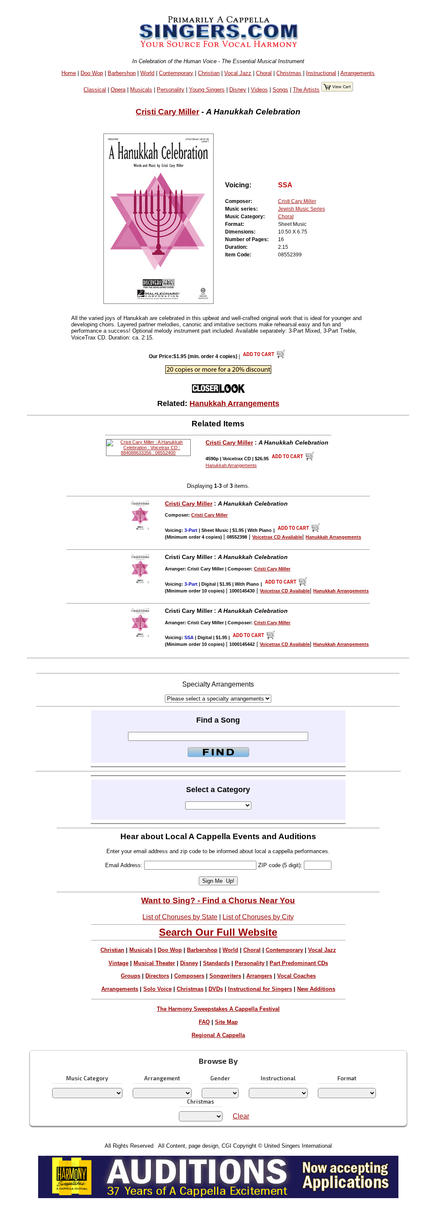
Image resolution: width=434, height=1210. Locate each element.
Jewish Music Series (301, 209)
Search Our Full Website (218, 932)
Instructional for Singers (260, 989)
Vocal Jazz (237, 73)
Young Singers (207, 89)
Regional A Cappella (218, 1035)
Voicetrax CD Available (277, 537)
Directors (157, 976)
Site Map (226, 1022)
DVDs (216, 989)
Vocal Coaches (296, 976)
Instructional (321, 73)
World (147, 73)
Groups (130, 976)
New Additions (316, 989)
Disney (237, 89)
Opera (118, 89)
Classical (94, 89)
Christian (209, 73)
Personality (170, 89)
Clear (241, 1116)
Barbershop (122, 73)
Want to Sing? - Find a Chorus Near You (218, 900)
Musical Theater (154, 963)
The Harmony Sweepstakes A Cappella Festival (218, 1009)
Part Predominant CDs (299, 963)
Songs (280, 89)
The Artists (306, 89)
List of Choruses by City (258, 917)
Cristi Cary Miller (167, 111)
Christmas (288, 73)
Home (68, 73)
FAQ (204, 1022)
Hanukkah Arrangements (234, 403)
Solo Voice (157, 989)
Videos (259, 89)
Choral (264, 73)
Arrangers (259, 976)
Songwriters (225, 976)
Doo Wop (92, 73)
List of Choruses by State (179, 917)
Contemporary (176, 73)
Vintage (118, 963)
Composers (189, 976)
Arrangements (357, 73)
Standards (216, 963)
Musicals (141, 89)
